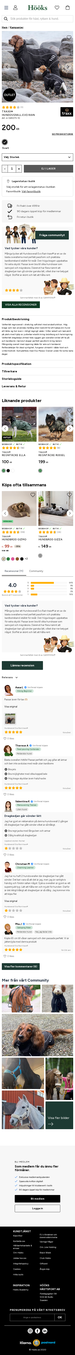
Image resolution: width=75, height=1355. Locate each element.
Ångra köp (45, 1269)
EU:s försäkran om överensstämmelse (48, 1235)
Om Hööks (18, 1252)
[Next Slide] (68, 66)
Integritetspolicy (20, 1263)
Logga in (37, 1208)
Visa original (10, 706)
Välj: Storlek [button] (11, 157)
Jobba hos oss (19, 1258)
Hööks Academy (20, 1289)
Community (36, 571)
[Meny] (6, 7)
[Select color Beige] (3, 559)
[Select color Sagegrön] (3, 470)
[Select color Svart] (5, 142)
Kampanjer (16, 27)
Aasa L (19, 687)
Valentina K (22, 801)
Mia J (18, 924)
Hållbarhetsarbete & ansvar (22, 1246)
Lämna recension (22, 665)
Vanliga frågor (46, 1241)
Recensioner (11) (14, 571)
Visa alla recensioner (21, 304)
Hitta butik (18, 1274)
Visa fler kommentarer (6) (20, 966)
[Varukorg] (67, 7)
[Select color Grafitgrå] (40, 555)
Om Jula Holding (48, 1247)
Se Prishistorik (62, 134)
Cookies (17, 1269)
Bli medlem (37, 1198)
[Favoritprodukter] (57, 7)
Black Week (45, 1252)
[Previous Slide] (7, 66)
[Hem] (37, 7)
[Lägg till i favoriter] (69, 37)
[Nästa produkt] (70, 428)
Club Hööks (45, 1258)
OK (60, 1317)
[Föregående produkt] (5, 428)
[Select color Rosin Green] (40, 470)
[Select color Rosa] (13, 559)
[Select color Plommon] (13, 470)
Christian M (22, 864)
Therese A (21, 745)
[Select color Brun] (17, 559)
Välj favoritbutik (31, 191)
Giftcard (44, 1263)
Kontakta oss (19, 1241)
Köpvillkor (17, 1235)
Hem (4, 27)
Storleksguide (11, 379)
